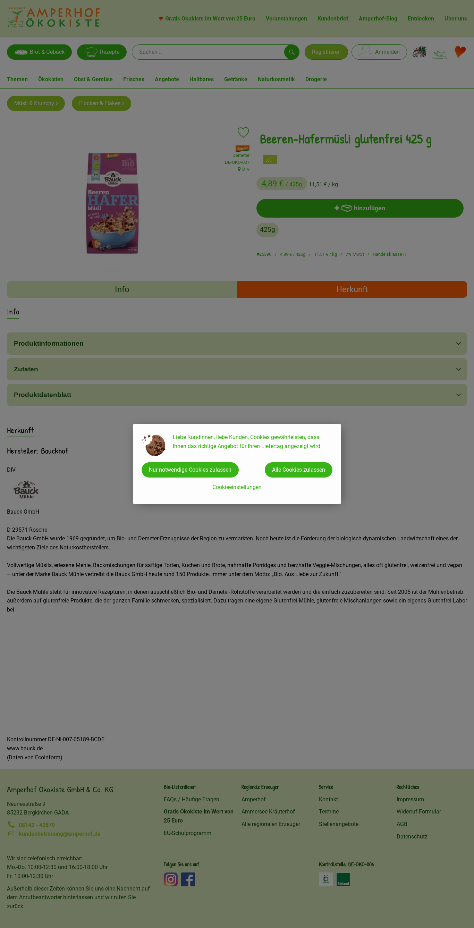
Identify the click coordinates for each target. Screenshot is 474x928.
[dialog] (237, 464)
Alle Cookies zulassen (298, 469)
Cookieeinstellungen (237, 487)
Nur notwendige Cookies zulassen (190, 469)
